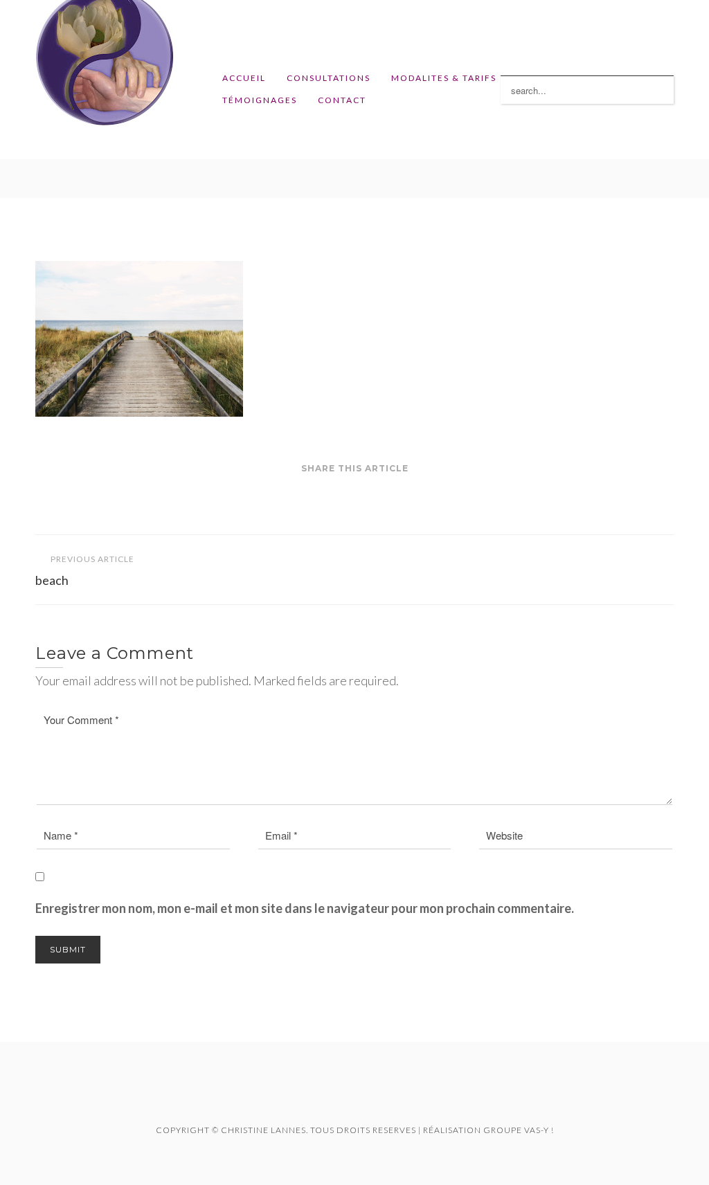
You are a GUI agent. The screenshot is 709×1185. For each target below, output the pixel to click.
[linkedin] (373, 1098)
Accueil (244, 78)
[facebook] (336, 1098)
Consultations (328, 78)
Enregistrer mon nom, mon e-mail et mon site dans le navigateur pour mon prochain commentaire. (304, 908)
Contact (342, 100)
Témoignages (259, 100)
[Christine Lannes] (104, 79)
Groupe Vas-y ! (518, 1130)
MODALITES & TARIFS (443, 78)
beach (84, 571)
